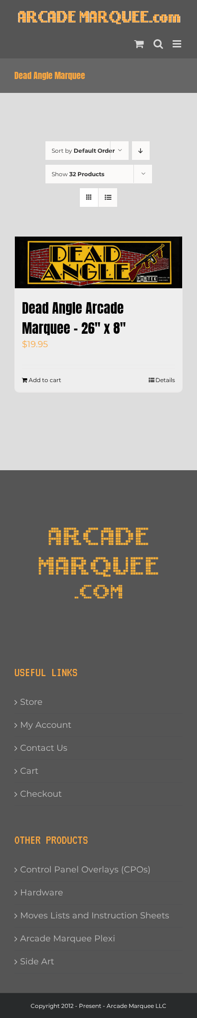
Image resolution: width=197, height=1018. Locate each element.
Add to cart (45, 380)
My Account (45, 725)
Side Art (37, 961)
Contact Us (43, 748)
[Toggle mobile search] (158, 44)
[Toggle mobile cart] (139, 44)
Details (165, 380)
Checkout (41, 794)
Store (31, 702)
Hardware (41, 892)
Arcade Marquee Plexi (67, 938)
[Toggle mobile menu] (178, 44)
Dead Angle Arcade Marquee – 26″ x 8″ (74, 318)
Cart (29, 771)
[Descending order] (140, 150)
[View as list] (107, 197)
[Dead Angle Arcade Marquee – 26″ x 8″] (98, 262)
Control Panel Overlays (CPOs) (85, 869)
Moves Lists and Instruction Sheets (94, 915)
